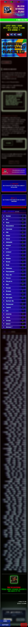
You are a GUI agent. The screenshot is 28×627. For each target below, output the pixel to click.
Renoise (17, 495)
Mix (18, 460)
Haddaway (17, 421)
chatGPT (17, 370)
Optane (8, 475)
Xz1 (19, 569)
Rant (10, 493)
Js (25, 438)
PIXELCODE (19, 4)
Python (13, 491)
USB (9, 553)
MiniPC (13, 460)
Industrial (8, 434)
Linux (25, 446)
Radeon (24, 491)
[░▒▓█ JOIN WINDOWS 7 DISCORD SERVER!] (20, 620)
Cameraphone (17, 368)
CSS (4, 383)
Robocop (13, 499)
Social (5, 518)
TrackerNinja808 (11, 540)
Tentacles (17, 532)
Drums (16, 393)
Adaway (14, 346)
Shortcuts (11, 516)
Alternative (13, 350)
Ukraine (17, 548)
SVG (14, 526)
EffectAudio (6, 397)
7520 (9, 342)
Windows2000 (16, 561)
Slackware (24, 516)
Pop (25, 485)
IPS (19, 436)
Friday (8, 411)
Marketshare (23, 452)
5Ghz (25, 339)
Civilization (8, 376)
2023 (12, 337)
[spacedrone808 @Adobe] (19, 170)
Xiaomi (10, 569)
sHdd (19, 514)
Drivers (11, 393)
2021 (4, 337)
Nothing (24, 471)
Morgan (19, 462)
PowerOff (17, 487)
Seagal (24, 507)
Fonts (24, 407)
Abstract (8, 344)
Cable (11, 368)
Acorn (24, 344)
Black (9, 364)
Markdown (9, 452)
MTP (10, 464)
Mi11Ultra (10, 456)
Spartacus (10, 522)
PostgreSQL (10, 487)
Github (10, 415)
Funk (13, 411)
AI (11, 348)
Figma (20, 403)
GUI (21, 419)
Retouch (8, 497)
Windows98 (8, 565)
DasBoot (13, 385)
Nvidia (7, 473)
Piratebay (6, 485)
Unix (10, 550)
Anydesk (9, 354)
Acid (20, 344)
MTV (14, 464)
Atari (5, 358)
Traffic (24, 540)
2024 (16, 337)
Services (7, 512)
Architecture (14, 356)
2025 (20, 337)
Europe (15, 401)
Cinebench (24, 374)
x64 (20, 567)
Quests (19, 491)
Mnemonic (24, 460)
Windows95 (23, 563)
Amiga (19, 352)
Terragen (5, 534)
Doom (25, 389)
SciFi (25, 505)
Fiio (25, 403)
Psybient (8, 491)
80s (21, 342)
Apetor (19, 354)
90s (25, 342)
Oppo (25, 473)
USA (5, 553)
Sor (25, 518)
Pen (25, 477)
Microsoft (24, 456)
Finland (18, 405)
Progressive (23, 489)
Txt (9, 546)
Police (15, 485)
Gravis (24, 417)
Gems (5, 413)
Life (9, 446)
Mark (25, 450)
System (5, 530)
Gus (25, 419)
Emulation (19, 397)
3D (11, 339)
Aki (20, 348)
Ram (5, 493)
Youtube (24, 569)
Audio (25, 358)
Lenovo (17, 444)
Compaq (16, 378)
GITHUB (24, 4)
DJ (20, 389)
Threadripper (17, 534)
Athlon (9, 358)
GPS (25, 415)
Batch (7, 362)
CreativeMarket (23, 380)
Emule (24, 397)
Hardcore (5, 423)
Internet (19, 434)
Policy (20, 485)
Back (15, 360)
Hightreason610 (13, 423)
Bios (4, 364)
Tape (21, 530)
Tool (15, 536)
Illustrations (23, 432)
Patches (20, 477)
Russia (24, 501)
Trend (6, 544)
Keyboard (10, 442)
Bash (25, 360)
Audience (19, 358)
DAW (25, 385)
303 (7, 339)
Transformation (16, 542)
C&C (9, 370)
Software (10, 518)
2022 (8, 337)
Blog (25, 364)
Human (7, 428)
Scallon (7, 505)
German (9, 413)
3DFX (15, 339)
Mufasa (19, 464)
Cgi (13, 370)
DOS (10, 391)
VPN (25, 555)
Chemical (24, 370)
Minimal (8, 460)
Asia (20, 356)
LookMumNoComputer (7, 448)
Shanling (19, 512)
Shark (25, 512)
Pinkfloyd (24, 483)
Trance (9, 542)
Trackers (18, 540)
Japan (13, 438)
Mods (8, 462)
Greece (8, 419)
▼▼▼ (17, 211)
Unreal (15, 550)
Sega (25, 509)
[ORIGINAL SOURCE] (14, 161)
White (24, 557)
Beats (15, 362)
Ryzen (9, 503)
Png (11, 485)
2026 (25, 337)
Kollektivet (17, 442)
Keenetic (18, 440)
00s (4, 335)
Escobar (20, 399)
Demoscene (18, 387)
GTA (17, 419)
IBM (14, 430)
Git (6, 415)
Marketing (16, 452)
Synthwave (23, 528)
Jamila (8, 438)
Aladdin (6, 350)
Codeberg (24, 376)
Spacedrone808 (23, 520)
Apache (14, 354)
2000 (25, 335)
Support (10, 526)
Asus (25, 356)
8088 (17, 342)
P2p (25, 475)
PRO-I (18, 489)
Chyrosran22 (17, 374)
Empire (13, 397)
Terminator (23, 532)
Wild (11, 559)
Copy (19, 93)
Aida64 (16, 348)
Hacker (5, 421)
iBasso (10, 430)
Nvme (12, 473)
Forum (11, 409)
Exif (19, 401)
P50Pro (9, 477)
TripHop (11, 544)
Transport (24, 542)
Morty (24, 462)
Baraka (20, 360)
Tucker (24, 544)
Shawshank (13, 514)
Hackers (10, 421)
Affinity (7, 348)
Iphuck (14, 436)
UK (12, 548)
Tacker (10, 530)
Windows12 (9, 561)
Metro (24, 454)
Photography (16, 481)
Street (17, 524)
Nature (24, 464)
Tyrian (19, 546)
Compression (23, 378)
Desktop (24, 387)
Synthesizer (16, 528)
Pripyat (12, 489)
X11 (16, 567)
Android (24, 352)
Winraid (7, 567)
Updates (20, 550)
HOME (5, 621)
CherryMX (13, 372)
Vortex (20, 555)
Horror (19, 423)
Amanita (24, 350)
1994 (20, 335)
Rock (25, 499)
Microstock (8, 458)
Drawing (24, 391)
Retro (13, 497)
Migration (19, 458)
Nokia (13, 471)
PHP (9, 483)
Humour (12, 428)
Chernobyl (7, 372)
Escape (15, 399)
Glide (16, 415)
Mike (25, 458)
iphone (9, 436)
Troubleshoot (17, 544)
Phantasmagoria (8, 481)
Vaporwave (19, 553)
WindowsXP (23, 565)
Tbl (25, 530)
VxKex (14, 557)
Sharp (8, 514)
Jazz (17, 438)
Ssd (19, 522)
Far (16, 403)
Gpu (8, 417)
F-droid (5, 403)
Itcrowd (24, 436)
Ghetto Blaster (23, 413)
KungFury (24, 442)
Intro (25, 434)
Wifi (6, 559)
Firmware (14, 407)
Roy (11, 501)
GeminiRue (24, 411)
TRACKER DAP (13, 4)
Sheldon (24, 514)
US (25, 550)
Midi (14, 458)
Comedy (11, 378)
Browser (24, 366)
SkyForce (17, 516)
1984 (12, 335)
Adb (19, 346)
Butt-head (5, 368)
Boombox (6, 366)
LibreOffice (24, 444)
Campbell (24, 368)
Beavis (20, 362)
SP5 (12, 520)
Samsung (20, 503)
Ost (16, 475)
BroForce (18, 366)
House (25, 423)
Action (9, 346)
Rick (4, 499)
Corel (12, 380)
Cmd (19, 376)
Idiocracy (12, 432)
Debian (8, 387)
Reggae (24, 493)
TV (5, 546)
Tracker (16, 538)
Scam (13, 505)
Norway (18, 471)
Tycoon (14, 546)
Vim (4, 555)
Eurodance (9, 401)
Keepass (24, 440)
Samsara (14, 503)
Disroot (15, 389)
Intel (14, 434)
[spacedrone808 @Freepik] (18, 172)
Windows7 (10, 563)
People (11, 479)
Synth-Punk (9, 528)
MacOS (24, 448)
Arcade (8, 356)
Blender (14, 364)
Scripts (13, 507)
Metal (19, 454)
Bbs (11, 362)
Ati (14, 358)
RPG (14, 501)
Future (18, 411)
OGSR (20, 473)
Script (8, 507)
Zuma (25, 571)
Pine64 (18, 483)
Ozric (21, 475)
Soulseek (7, 520)
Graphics (19, 417)
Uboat (24, 546)
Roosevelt (6, 501)
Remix (7, 495)
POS (5, 487)
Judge (9, 440)
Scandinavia (19, 505)
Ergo (10, 399)
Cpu (16, 380)
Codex (6, 378)
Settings (13, 512)
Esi (25, 399)
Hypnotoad (24, 428)
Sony (21, 518)
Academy (14, 344)
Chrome (19, 34)
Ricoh (9, 499)
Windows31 (23, 561)
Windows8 (16, 563)
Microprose (17, 456)
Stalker (24, 522)
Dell (12, 387)
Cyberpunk (9, 383)
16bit (8, 335)
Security (19, 509)
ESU (11, 34)
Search (9, 509)
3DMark (20, 339)
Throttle (24, 534)
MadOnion (9, 450)
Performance (17, 479)
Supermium (24, 524)
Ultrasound (23, 548)
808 (13, 342)
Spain (5, 522)
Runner (19, 501)
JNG (21, 438)
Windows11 (24, 559)
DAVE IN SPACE (7, 4)
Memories (13, 454)
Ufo (9, 548)
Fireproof (8, 407)
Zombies (19, 571)
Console (6, 380)
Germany (15, 413)
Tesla (11, 534)
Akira (25, 348)
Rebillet (18, 493)
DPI (19, 391)
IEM (17, 432)
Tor (11, 538)
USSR (13, 553)
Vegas (25, 553)
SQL (15, 522)
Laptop (12, 444)
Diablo (5, 389)
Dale (21, 383)
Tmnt (10, 536)
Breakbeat (12, 366)
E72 (18, 395)
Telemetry (10, 532)
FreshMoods (23, 409)
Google (20, 415)
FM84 (20, 407)
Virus (15, 555)
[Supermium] (14, 76)
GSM (13, 419)
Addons (24, 346)
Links (20, 446)
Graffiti (13, 417)
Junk (13, 440)
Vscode (8, 557)
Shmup (5, 516)
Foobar (6, 409)
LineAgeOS (14, 446)
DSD (21, 393)
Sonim (16, 518)
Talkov (16, 530)
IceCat (19, 430)
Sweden (24, 526)
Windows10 (17, 559)
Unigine (5, 550)
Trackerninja (23, 538)
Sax (25, 503)
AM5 (19, 350)
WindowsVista (15, 565)
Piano (13, 483)
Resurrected (23, 495)
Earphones (24, 395)
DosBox (14, 391)
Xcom (25, 567)
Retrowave (19, 497)
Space (17, 520)
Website (18, 557)
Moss (5, 464)
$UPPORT (5, 625)
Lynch (19, 448)
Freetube (17, 409)
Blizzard (19, 364)
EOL (15, 34)
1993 (16, 335)
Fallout (11, 403)
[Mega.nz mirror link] (14, 163)
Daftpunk (15, 383)
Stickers (6, 524)
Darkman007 (7, 385)
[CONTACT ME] (5, 172)
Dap (25, 383)
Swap (19, 526)
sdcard (19, 507)
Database (19, 385)
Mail (14, 450)
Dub (25, 393)
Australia (10, 360)
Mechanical (7, 454)
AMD (14, 352)
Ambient (9, 352)
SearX (14, 509)
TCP (4, 532)
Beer (25, 362)
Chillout (19, 372)
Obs (16, 473)
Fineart (13, 405)
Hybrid (18, 428)
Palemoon (14, 477)
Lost (15, 448)
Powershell (23, 487)
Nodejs (8, 471)
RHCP (25, 497)
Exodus (24, 401)
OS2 (12, 475)
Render (12, 495)
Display (10, 389)
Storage (12, 524)
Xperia (15, 569)
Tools (20, 536)
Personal (24, 479)
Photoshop (24, 481)
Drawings (5, 393)
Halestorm (24, 421)
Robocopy (19, 499)
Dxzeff (14, 395)
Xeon (5, 569)
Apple (25, 354)
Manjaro (19, 450)
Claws (14, 376)
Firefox (24, 405)
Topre (25, 536)
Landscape (6, 444)
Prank (8, 489)
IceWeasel (5, 432)
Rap (14, 493)
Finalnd (7, 405)
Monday (13, 462)
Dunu (9, 395)
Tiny (6, 536)
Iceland (24, 430)
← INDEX (6, 62)
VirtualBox (10, 555)
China (25, 372)
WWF (12, 567)
